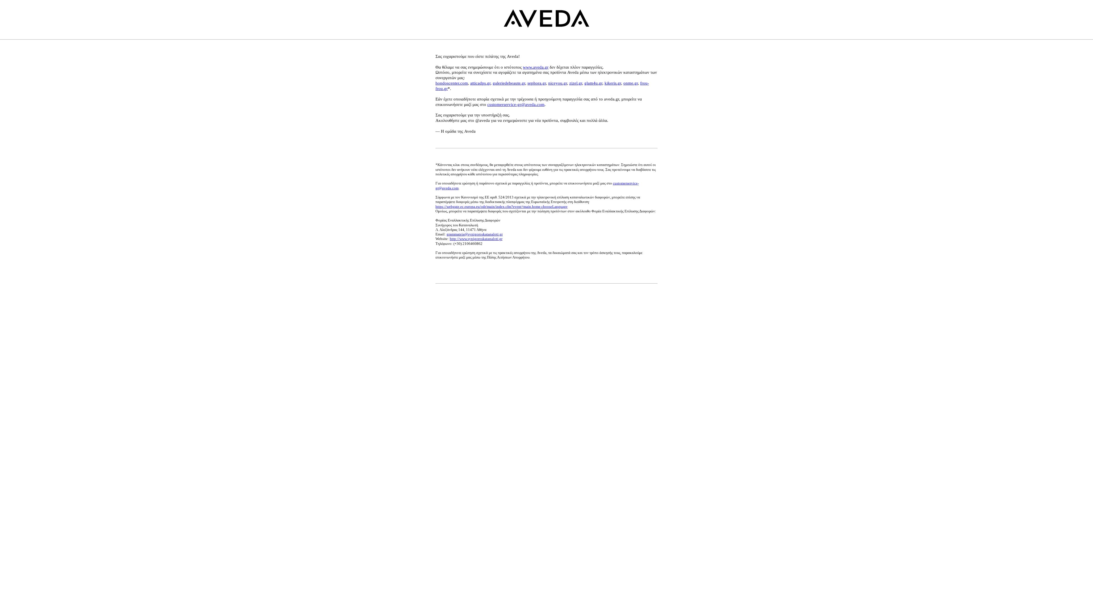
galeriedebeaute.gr (509, 83)
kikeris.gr (613, 83)
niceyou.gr (557, 83)
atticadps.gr (480, 83)
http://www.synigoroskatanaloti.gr (476, 239)
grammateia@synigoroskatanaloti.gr (475, 234)
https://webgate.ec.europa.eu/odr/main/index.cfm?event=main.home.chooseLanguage (501, 206)
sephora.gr (536, 83)
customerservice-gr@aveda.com (516, 104)
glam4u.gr (593, 83)
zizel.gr (575, 83)
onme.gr (630, 83)
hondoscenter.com (451, 83)
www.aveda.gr (535, 67)
